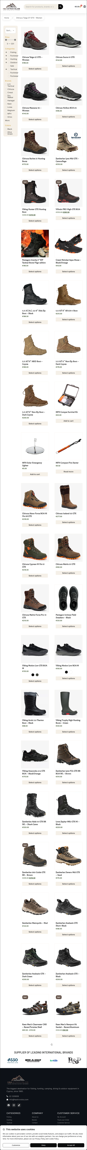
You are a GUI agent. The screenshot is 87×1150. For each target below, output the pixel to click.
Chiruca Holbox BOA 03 (66, 108)
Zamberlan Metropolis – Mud (35, 923)
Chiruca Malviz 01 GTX (65, 564)
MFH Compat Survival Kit (67, 412)
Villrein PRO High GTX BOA (68, 209)
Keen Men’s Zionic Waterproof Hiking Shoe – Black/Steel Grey (67, 1078)
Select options (35, 69)
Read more (68, 471)
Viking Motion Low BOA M (67, 665)
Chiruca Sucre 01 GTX (65, 57)
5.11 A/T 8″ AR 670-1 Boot (66, 311)
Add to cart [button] (68, 421)
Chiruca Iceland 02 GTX (66, 513)
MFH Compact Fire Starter (67, 463)
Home (6, 18)
